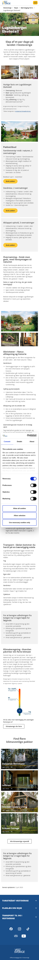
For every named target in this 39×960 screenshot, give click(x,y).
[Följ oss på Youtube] (24, 936)
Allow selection (19, 515)
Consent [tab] (7, 441)
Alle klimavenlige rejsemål (19, 841)
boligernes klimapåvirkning (23, 111)
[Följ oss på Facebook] (11, 929)
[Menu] (35, 2)
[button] (10, 72)
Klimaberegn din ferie (14, 726)
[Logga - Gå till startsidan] (9, 2)
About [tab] (32, 441)
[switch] (33, 485)
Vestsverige (7, 8)
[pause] (19, 23)
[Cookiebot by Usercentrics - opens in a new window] (28, 435)
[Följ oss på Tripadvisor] (16, 936)
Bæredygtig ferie (27, 8)
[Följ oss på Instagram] (19, 929)
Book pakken (10, 181)
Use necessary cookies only (19, 522)
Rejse (16, 8)
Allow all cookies (19, 508)
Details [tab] (19, 441)
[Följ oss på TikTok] (28, 929)
